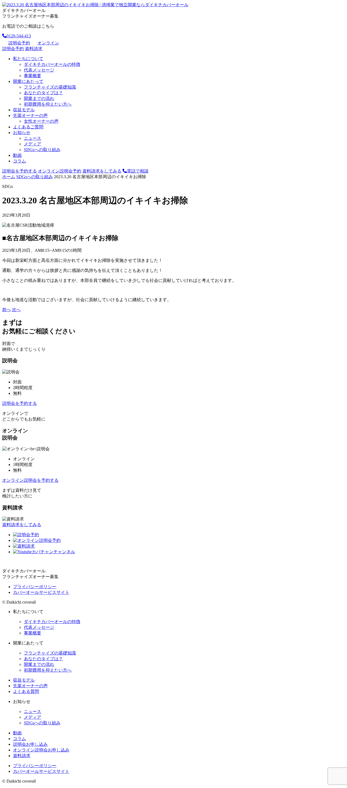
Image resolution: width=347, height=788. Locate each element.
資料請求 (33, 48)
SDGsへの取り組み (42, 149)
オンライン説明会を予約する (30, 480)
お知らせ (21, 132)
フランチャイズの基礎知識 (50, 87)
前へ (6, 309)
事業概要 (32, 75)
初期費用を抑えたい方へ (48, 104)
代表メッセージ (39, 70)
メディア (32, 144)
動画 (17, 155)
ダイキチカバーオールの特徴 (52, 64)
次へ (16, 309)
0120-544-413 (19, 36)
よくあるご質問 (28, 127)
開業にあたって (28, 81)
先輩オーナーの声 (30, 115)
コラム (19, 161)
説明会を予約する (19, 171)
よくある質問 (26, 691)
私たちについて (28, 58)
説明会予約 (19, 43)
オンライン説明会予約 (59, 171)
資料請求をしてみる (101, 171)
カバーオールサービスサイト (41, 592)
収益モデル (24, 110)
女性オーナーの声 (41, 121)
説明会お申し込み (30, 744)
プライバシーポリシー (34, 586)
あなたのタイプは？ (43, 92)
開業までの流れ (39, 98)
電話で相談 (138, 171)
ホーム (8, 176)
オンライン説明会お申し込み (41, 750)
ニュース (32, 138)
